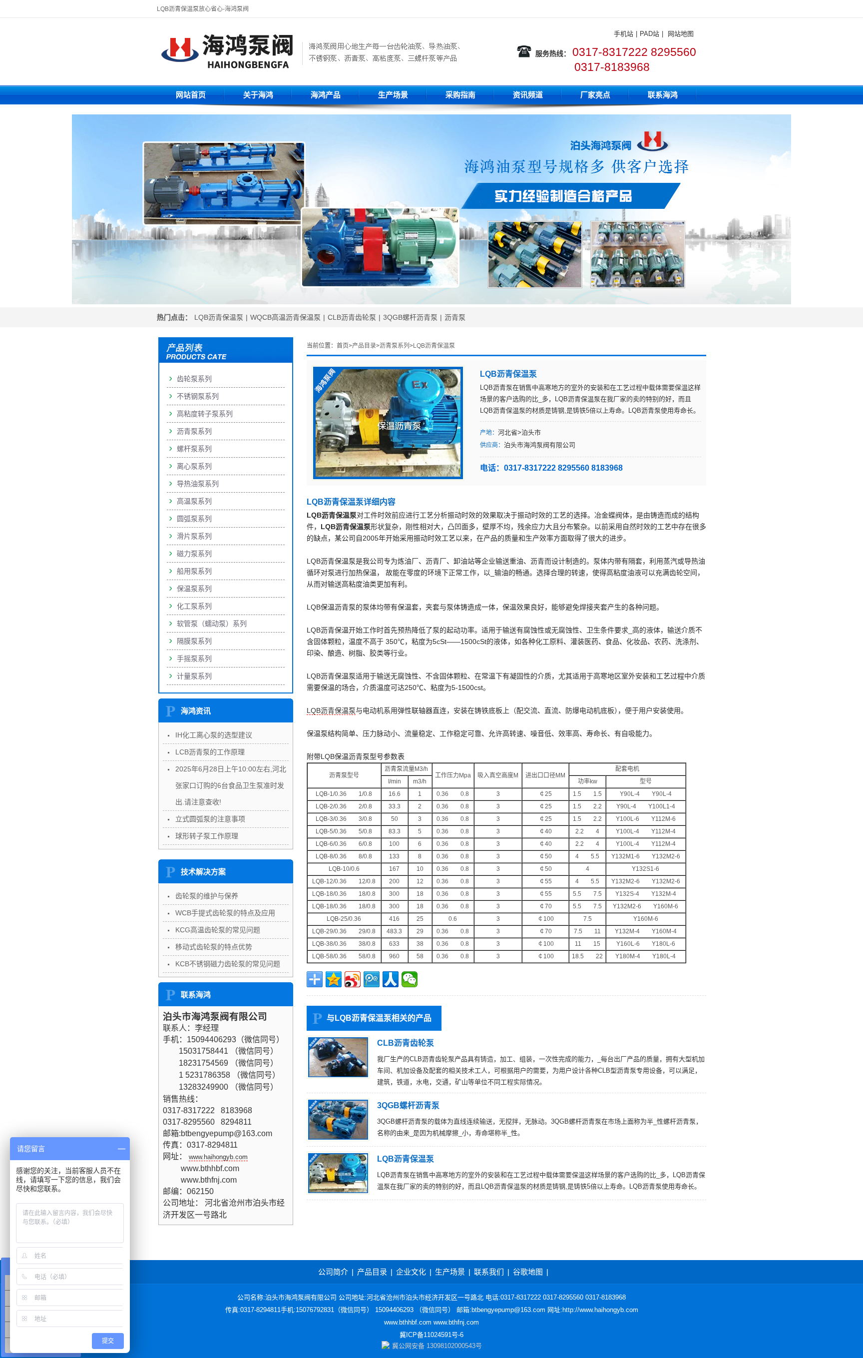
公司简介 (333, 1272)
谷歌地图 (528, 1272)
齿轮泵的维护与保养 (206, 896)
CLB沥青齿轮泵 (352, 317)
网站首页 (191, 94)
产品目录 (364, 345)
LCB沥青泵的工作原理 (210, 752)
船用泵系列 (194, 571)
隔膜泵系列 (194, 641)
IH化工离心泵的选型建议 (213, 735)
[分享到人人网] (391, 979)
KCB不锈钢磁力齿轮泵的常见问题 (227, 964)
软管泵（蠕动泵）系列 (212, 624)
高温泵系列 (194, 501)
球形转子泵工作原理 (206, 836)
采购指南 (460, 94)
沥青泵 (454, 317)
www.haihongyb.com (218, 1157)
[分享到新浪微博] (353, 979)
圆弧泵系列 (194, 519)
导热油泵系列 (198, 484)
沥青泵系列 (395, 345)
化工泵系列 (194, 606)
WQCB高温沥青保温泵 (285, 317)
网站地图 (681, 33)
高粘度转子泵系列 (205, 414)
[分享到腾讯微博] (372, 979)
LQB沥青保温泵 (218, 317)
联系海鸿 (663, 94)
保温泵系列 (194, 589)
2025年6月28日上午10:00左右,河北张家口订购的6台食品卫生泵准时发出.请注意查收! (230, 785)
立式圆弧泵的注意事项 (210, 819)
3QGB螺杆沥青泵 (410, 317)
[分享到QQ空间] (334, 979)
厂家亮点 (595, 94)
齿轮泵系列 (194, 379)
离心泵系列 (194, 466)
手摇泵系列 (194, 659)
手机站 (623, 33)
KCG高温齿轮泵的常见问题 (217, 930)
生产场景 (393, 94)
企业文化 (411, 1272)
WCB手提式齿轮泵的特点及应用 (225, 913)
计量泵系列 (194, 676)
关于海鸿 (258, 94)
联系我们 (489, 1272)
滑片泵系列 (194, 536)
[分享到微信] (410, 979)
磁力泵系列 (194, 554)
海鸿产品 (326, 94)
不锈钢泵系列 (198, 396)
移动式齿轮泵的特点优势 (213, 947)
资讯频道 (528, 94)
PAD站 (649, 33)
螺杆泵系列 (194, 449)
